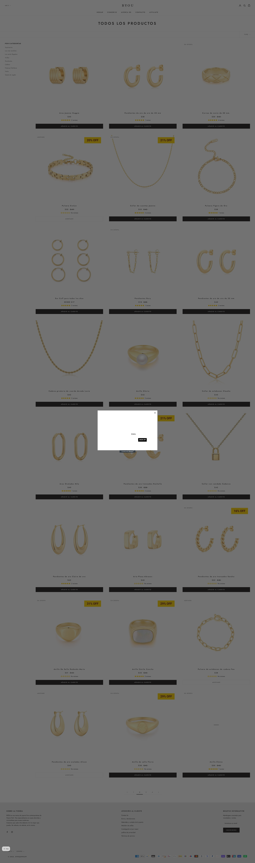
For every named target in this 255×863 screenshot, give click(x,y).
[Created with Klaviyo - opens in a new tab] (127, 451)
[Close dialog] (155, 412)
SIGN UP (142, 440)
